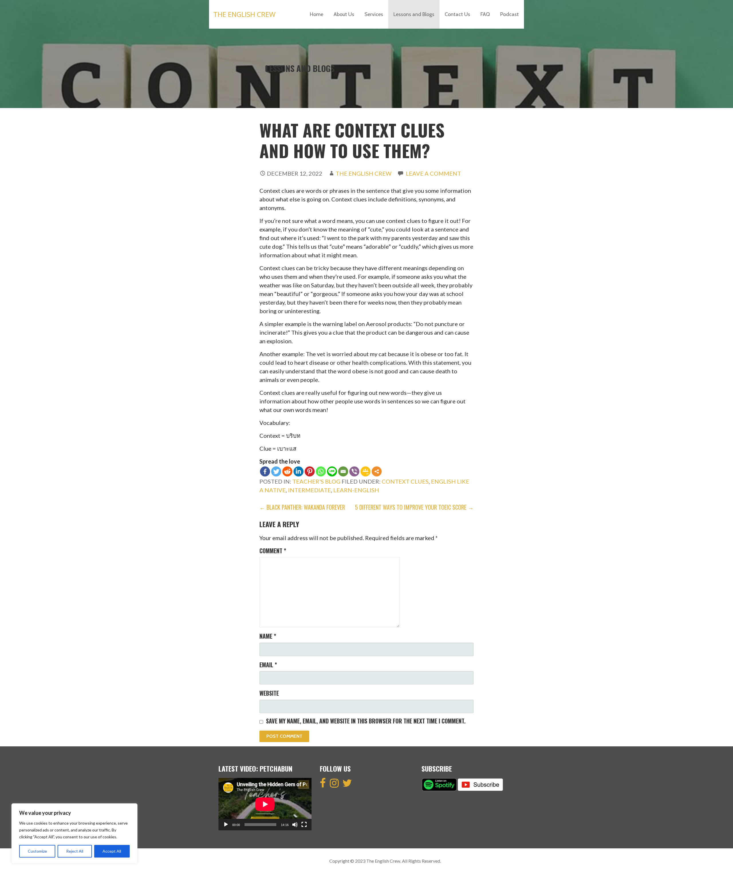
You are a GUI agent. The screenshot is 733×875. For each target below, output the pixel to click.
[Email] (343, 471)
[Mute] (295, 824)
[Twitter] (276, 471)
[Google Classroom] (365, 471)
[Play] (226, 824)
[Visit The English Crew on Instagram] (334, 785)
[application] (265, 804)
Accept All (112, 851)
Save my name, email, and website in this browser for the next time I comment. (366, 720)
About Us (344, 14)
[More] (377, 471)
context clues (405, 481)
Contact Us (457, 14)
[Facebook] (265, 471)
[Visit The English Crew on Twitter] (347, 785)
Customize (37, 851)
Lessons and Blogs (413, 14)
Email (268, 664)
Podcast (509, 14)
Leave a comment (433, 173)
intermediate (309, 489)
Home (316, 14)
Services (373, 14)
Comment (272, 550)
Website (269, 693)
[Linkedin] (298, 471)
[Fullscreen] (304, 824)
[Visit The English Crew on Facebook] (323, 785)
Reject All (74, 851)
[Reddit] (287, 471)
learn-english (356, 489)
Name (267, 636)
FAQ (485, 14)
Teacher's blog (316, 481)
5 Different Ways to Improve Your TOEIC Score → (414, 507)
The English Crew (244, 14)
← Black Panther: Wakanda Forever (302, 507)
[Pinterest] (310, 471)
